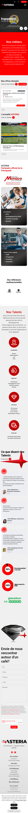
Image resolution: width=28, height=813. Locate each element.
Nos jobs (14, 763)
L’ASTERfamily (14, 769)
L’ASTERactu (14, 779)
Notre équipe (14, 771)
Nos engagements (14, 774)
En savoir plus (4, 459)
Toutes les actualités (6, 117)
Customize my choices (14, 811)
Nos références (14, 782)
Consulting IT (14, 758)
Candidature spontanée (14, 765)
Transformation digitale (14, 760)
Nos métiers (14, 756)
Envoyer (14, 727)
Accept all (14, 804)
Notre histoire (14, 772)
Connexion (24, 1)
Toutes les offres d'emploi (7, 84)
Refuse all (14, 808)
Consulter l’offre (20, 105)
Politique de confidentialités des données (11, 710)
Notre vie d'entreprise (14, 776)
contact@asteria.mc (14, 787)
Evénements (23, 124)
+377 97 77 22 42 (14, 789)
